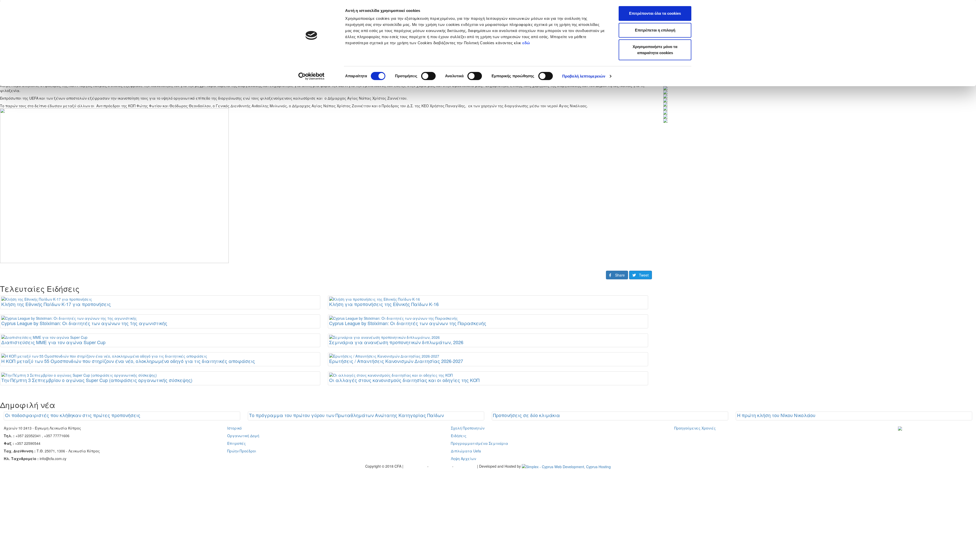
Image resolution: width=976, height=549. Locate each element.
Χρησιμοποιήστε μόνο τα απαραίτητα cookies (655, 49)
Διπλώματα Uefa (466, 450)
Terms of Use (441, 466)
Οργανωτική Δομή (243, 435)
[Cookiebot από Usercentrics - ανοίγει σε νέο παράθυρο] (311, 76)
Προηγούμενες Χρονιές (695, 428)
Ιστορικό (234, 428)
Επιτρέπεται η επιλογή (655, 30)
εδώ (526, 43)
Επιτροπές (236, 443)
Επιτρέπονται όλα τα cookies (655, 13)
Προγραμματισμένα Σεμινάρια (479, 443)
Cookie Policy (465, 466)
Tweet (642, 275)
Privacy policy (415, 466)
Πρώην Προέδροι (241, 450)
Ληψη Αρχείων (463, 458)
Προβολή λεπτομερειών (583, 76)
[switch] (428, 76)
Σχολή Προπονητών (467, 428)
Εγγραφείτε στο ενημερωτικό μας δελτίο (929, 436)
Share (618, 275)
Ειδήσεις (458, 435)
